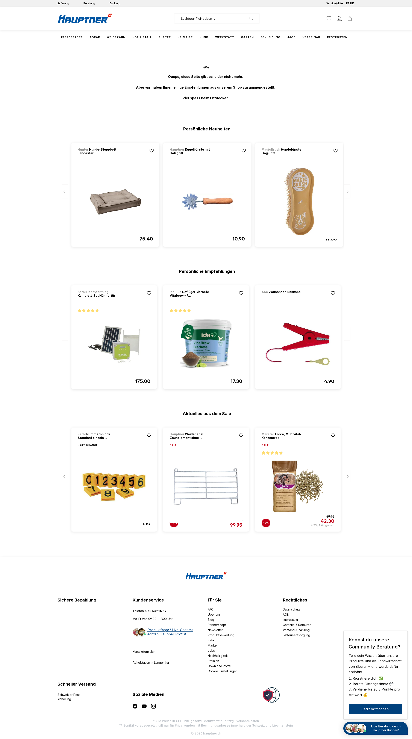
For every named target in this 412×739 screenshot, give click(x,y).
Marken (213, 645)
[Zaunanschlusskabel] (284, 297)
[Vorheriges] (65, 191)
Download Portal (219, 666)
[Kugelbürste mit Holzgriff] (207, 202)
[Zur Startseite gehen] (85, 18)
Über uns (214, 614)
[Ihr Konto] (339, 18)
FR (347, 3)
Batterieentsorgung (296, 635)
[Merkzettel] (329, 18)
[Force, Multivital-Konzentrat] (298, 486)
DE (352, 3)
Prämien (213, 661)
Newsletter (215, 630)
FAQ (211, 609)
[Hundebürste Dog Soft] (299, 202)
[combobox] (210, 18)
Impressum (290, 619)
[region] (206, 193)
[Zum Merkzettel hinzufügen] (151, 150)
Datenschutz (291, 609)
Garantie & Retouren (297, 625)
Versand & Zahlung (296, 630)
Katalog (213, 640)
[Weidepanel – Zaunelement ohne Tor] (206, 486)
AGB (286, 614)
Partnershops (217, 625)
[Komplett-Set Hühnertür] (114, 344)
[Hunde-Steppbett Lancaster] (115, 202)
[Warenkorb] (349, 18)
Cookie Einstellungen (223, 671)
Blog (211, 619)
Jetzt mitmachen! (375, 709)
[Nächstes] (347, 191)
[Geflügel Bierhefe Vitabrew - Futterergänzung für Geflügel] (206, 344)
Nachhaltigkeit (218, 655)
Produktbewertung (221, 635)
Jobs (211, 650)
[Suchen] (253, 18)
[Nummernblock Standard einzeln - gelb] (114, 486)
